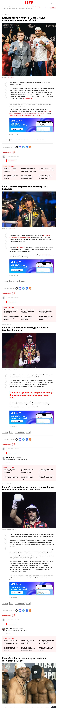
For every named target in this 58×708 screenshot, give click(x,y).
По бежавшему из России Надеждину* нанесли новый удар (46, 471)
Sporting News (27, 98)
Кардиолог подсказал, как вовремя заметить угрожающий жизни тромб (28, 170)
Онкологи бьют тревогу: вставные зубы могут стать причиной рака (28, 642)
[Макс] (20, 147)
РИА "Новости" (20, 247)
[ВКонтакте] (26, 147)
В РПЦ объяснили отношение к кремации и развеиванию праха (28, 177)
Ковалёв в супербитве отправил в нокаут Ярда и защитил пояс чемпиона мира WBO (31, 395)
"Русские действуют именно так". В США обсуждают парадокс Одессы (11, 311)
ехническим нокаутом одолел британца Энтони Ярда (26, 115)
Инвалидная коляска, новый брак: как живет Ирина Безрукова (11, 318)
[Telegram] (23, 147)
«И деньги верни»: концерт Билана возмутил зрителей (46, 169)
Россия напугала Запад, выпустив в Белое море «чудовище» (10, 170)
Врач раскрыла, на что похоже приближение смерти (27, 477)
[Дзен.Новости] (16, 147)
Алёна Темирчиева (14, 275)
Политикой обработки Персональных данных (38, 7)
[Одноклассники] (30, 147)
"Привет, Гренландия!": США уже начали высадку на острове (46, 318)
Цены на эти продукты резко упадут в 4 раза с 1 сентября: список (45, 177)
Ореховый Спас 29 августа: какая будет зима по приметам (11, 177)
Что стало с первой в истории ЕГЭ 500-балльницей (26, 318)
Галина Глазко (14, 426)
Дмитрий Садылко (14, 134)
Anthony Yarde (12, 228)
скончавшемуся (45, 255)
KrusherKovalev (11, 77)
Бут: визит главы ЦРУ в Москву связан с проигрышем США (27, 471)
